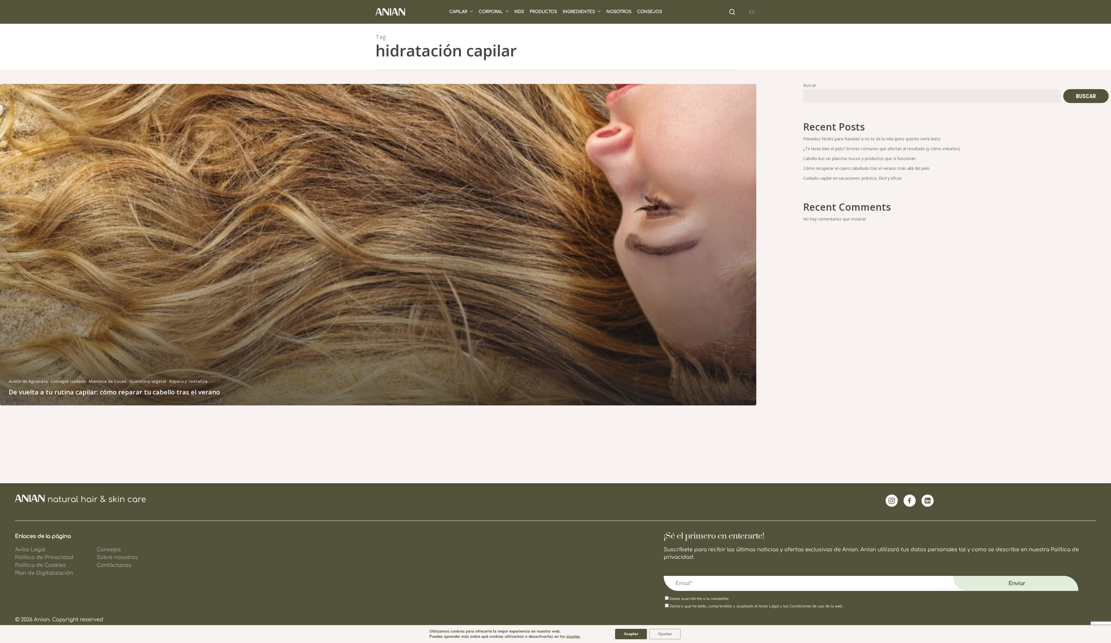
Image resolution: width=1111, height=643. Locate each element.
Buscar (809, 85)
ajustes (573, 636)
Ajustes (665, 634)
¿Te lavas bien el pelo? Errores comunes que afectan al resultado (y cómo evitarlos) (881, 148)
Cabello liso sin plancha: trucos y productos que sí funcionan (859, 158)
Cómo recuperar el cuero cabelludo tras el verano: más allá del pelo (866, 168)
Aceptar (631, 634)
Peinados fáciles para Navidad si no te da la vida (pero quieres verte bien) (871, 139)
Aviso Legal (769, 606)
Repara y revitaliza (188, 381)
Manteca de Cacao (107, 381)
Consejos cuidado (68, 381)
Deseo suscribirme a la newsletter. (699, 599)
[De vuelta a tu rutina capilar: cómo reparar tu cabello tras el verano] (378, 244)
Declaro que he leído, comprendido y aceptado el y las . (756, 606)
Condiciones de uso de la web (815, 606)
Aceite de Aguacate (28, 381)
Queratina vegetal (147, 381)
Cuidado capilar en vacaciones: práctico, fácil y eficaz (852, 178)
